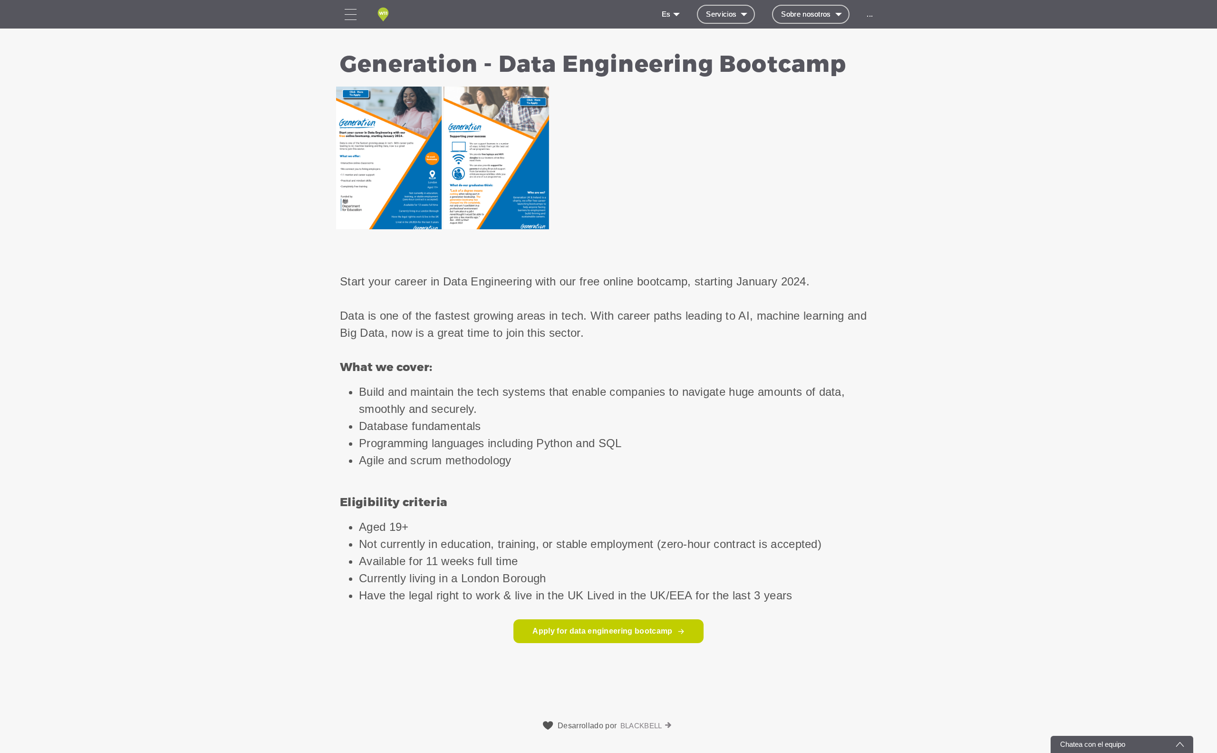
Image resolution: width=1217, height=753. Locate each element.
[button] (608, 140)
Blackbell (641, 726)
